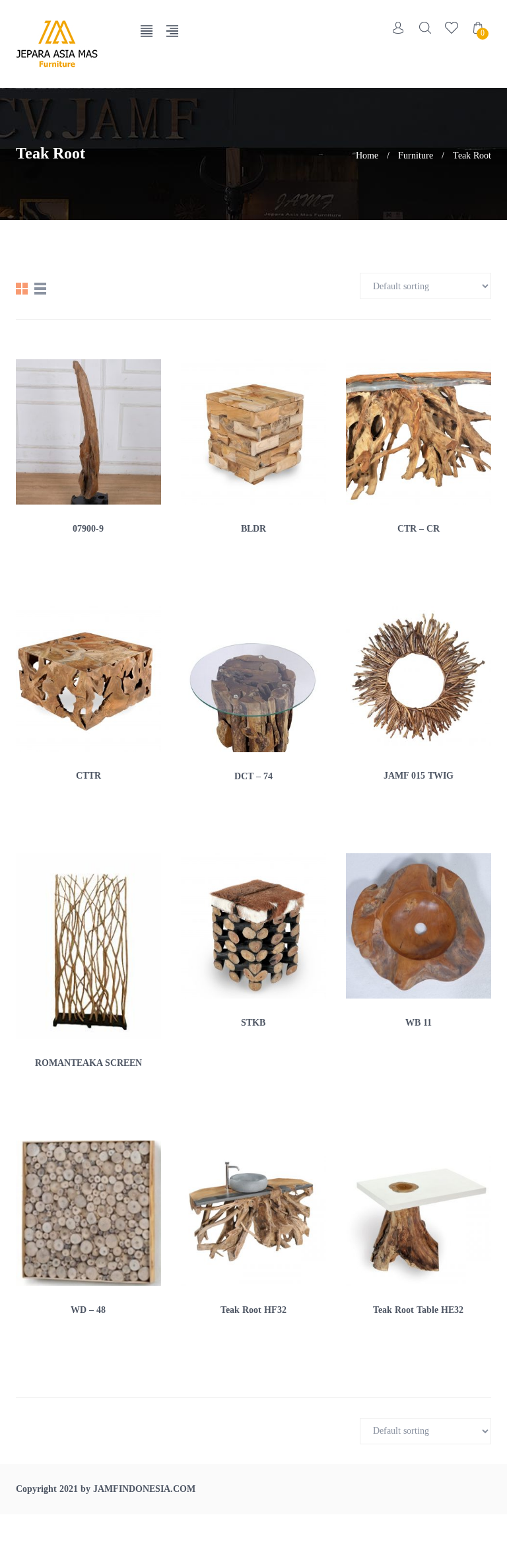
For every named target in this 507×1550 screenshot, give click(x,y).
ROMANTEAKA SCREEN (88, 1063)
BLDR (253, 529)
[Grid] (22, 289)
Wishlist (451, 28)
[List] (40, 289)
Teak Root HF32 (253, 1310)
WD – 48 (88, 1310)
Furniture (415, 155)
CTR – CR (418, 529)
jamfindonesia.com (144, 1489)
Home (367, 155)
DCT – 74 (253, 776)
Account (399, 28)
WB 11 (418, 1023)
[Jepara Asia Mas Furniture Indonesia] (68, 44)
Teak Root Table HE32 (418, 1310)
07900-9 (88, 529)
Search (425, 28)
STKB (253, 1023)
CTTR (88, 776)
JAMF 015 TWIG (419, 776)
